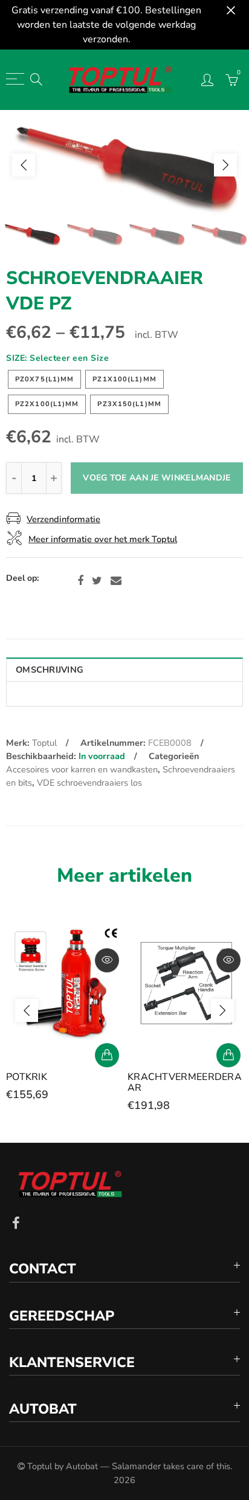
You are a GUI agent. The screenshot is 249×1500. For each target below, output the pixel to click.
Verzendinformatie (63, 519)
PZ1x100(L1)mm (124, 379)
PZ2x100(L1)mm (47, 404)
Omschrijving (49, 670)
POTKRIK (26, 1077)
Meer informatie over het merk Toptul (102, 539)
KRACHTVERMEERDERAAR (185, 1082)
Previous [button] (23, 165)
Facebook (80, 580)
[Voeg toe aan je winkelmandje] (107, 1055)
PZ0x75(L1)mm (44, 379)
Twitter (97, 580)
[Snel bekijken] (107, 960)
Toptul (44, 743)
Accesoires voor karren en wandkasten (82, 769)
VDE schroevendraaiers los (89, 783)
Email (116, 580)
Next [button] (225, 165)
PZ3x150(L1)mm (129, 404)
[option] (124, 165)
